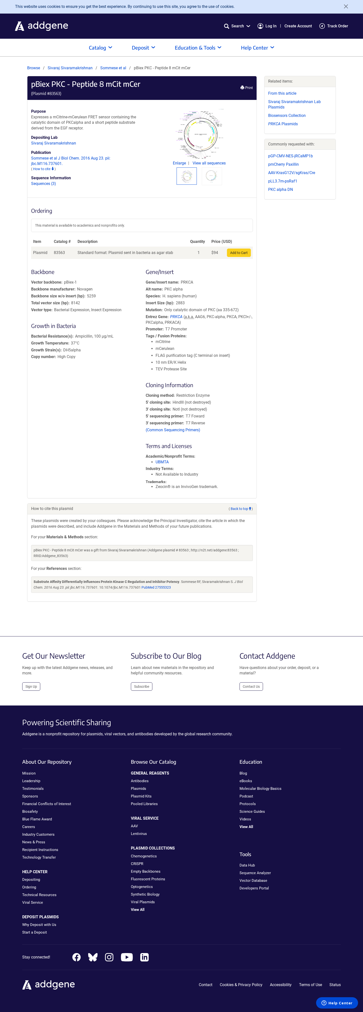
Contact (205, 984)
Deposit (140, 47)
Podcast (246, 796)
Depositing (31, 879)
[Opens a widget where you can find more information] (337, 1003)
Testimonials (33, 788)
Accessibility (281, 984)
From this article (282, 93)
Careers (28, 827)
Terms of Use (310, 984)
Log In (271, 26)
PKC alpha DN (280, 189)
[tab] (187, 176)
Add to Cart (239, 253)
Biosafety (30, 811)
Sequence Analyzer (255, 873)
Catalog (97, 47)
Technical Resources (39, 895)
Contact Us (251, 686)
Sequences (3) (43, 183)
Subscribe (141, 686)
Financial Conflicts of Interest (46, 804)
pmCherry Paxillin (283, 164)
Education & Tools (195, 47)
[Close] (344, 6)
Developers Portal (254, 888)
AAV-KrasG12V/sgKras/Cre (291, 172)
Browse (33, 68)
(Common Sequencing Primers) (173, 430)
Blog (243, 773)
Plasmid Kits (141, 796)
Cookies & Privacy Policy (241, 984)
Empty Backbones (146, 871)
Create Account (298, 26)
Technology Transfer (39, 857)
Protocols (248, 804)
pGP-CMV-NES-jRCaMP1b (290, 156)
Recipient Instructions (40, 850)
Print (248, 88)
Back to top (239, 509)
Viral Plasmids (143, 902)
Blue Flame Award (37, 819)
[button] (237, 26)
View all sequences (209, 163)
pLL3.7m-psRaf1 (282, 181)
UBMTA (162, 462)
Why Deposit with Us (39, 924)
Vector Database (253, 880)
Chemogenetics (144, 856)
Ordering (29, 887)
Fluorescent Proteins (148, 879)
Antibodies (140, 781)
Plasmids (283, 124)
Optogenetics (142, 887)
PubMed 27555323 (156, 587)
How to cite (42, 169)
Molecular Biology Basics (261, 788)
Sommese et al (113, 68)
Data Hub (247, 865)
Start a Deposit (34, 932)
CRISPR (137, 864)
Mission (29, 773)
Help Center (254, 47)
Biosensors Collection (287, 115)
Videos (245, 819)
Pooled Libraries (144, 804)
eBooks (246, 781)
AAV (134, 826)
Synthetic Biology (145, 894)
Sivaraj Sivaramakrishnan (70, 68)
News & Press (33, 842)
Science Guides (252, 811)
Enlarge (180, 163)
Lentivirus (139, 833)
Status (335, 984)
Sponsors (30, 796)
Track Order (337, 26)
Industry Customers (38, 834)
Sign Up (31, 686)
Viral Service (32, 902)
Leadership (31, 781)
